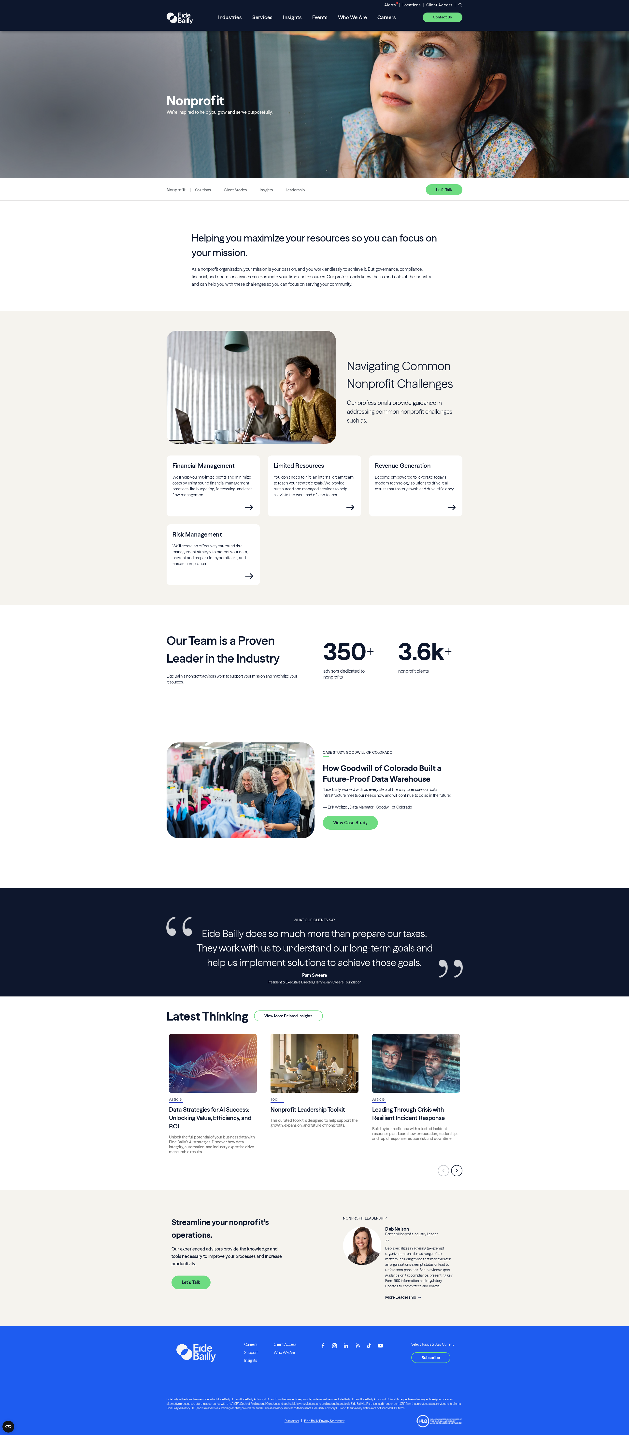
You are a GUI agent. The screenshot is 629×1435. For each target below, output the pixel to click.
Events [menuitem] (320, 17)
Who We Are (284, 1352)
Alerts (390, 4)
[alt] (180, 17)
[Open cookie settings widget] (8, 1427)
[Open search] (460, 5)
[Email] (387, 1241)
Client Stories (235, 189)
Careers (250, 1344)
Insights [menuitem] (292, 17)
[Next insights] (456, 1170)
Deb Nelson (397, 1229)
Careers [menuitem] (386, 17)
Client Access (439, 4)
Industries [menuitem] (230, 17)
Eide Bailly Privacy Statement (324, 1421)
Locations (411, 4)
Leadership (295, 189)
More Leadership (400, 1297)
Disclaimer (292, 1421)
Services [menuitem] (262, 17)
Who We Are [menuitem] (352, 17)
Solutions (203, 189)
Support (251, 1352)
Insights (266, 189)
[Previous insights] (443, 1170)
